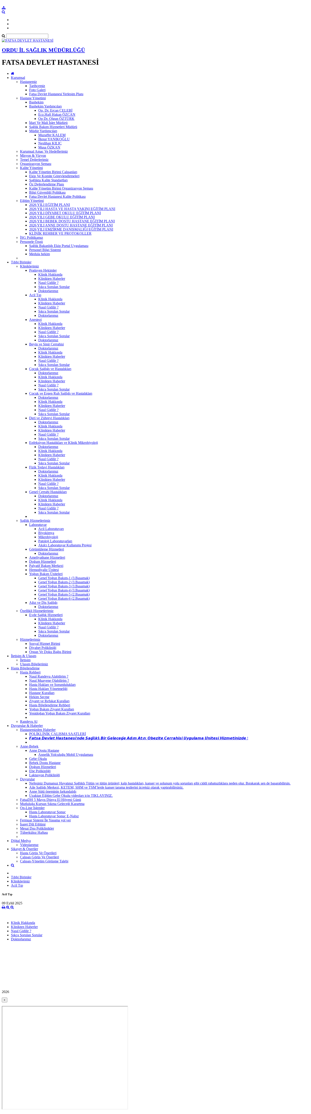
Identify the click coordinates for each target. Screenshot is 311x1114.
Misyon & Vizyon (33, 155)
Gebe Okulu (38, 759)
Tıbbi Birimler (21, 262)
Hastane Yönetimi (33, 98)
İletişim (25, 660)
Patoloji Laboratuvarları (55, 541)
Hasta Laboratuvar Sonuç (47, 812)
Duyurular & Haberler (27, 726)
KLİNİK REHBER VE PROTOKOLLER (60, 233)
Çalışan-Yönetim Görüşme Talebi (44, 861)
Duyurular (27, 779)
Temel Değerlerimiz (34, 160)
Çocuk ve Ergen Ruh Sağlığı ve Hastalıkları (60, 393)
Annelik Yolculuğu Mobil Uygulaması (65, 754)
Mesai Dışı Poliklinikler (37, 828)
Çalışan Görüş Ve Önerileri (39, 857)
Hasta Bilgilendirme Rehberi (49, 705)
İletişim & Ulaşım (23, 656)
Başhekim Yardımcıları (45, 106)
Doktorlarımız (48, 291)
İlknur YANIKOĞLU (54, 139)
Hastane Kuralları (41, 693)
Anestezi (35, 320)
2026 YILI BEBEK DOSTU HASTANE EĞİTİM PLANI (72, 221)
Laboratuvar (38, 525)
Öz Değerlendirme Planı (46, 184)
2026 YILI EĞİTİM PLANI (49, 205)
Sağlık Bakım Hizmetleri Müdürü (53, 127)
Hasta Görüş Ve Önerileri (38, 853)
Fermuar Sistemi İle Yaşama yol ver (45, 820)
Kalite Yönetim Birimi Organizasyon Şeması (61, 188)
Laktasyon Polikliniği (44, 775)
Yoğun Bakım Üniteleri (46, 574)
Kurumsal (18, 78)
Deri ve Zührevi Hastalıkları (49, 418)
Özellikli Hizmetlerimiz (37, 611)
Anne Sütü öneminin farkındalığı (52, 791)
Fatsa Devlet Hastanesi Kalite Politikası (57, 196)
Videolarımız (29, 845)
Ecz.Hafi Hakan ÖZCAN (56, 114)
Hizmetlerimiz (30, 639)
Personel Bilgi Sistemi (45, 250)
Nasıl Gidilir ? (48, 283)
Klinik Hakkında (50, 274)
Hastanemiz (28, 82)
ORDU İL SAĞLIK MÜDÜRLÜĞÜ (43, 50)
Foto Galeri (37, 90)
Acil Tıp (35, 295)
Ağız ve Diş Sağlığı (43, 603)
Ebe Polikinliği (40, 771)
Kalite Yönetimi (31, 168)
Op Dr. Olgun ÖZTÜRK (56, 119)
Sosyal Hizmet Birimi (44, 644)
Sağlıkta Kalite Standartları (48, 180)
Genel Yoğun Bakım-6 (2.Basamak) (64, 598)
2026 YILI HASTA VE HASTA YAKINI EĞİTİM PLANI (72, 209)
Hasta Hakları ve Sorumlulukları (52, 685)
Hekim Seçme (39, 697)
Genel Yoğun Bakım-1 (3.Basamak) (64, 578)
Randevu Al (28, 721)
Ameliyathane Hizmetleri (47, 557)
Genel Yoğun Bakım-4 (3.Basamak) (64, 590)
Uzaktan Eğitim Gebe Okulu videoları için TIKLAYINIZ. (71, 796)
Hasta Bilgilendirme (25, 668)
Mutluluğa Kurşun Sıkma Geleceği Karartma (52, 804)
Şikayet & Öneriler (24, 849)
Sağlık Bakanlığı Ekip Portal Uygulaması (58, 246)
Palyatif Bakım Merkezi (46, 566)
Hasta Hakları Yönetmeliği (48, 689)
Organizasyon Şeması (35, 164)
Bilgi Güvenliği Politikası (47, 192)
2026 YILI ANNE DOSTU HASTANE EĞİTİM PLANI (71, 225)
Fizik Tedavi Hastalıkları (46, 467)
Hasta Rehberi (30, 672)
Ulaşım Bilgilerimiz (34, 664)
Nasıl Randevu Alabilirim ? (48, 676)
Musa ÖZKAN (49, 147)
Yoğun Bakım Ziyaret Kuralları (51, 709)
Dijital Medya (21, 841)
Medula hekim (39, 254)
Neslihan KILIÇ (50, 143)
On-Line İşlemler (32, 808)
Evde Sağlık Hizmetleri (46, 615)
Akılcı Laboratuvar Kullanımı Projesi (65, 545)
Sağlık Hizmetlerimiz (35, 520)
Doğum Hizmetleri (42, 561)
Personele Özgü (31, 242)
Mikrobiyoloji (48, 537)
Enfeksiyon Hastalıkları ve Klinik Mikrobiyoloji (63, 443)
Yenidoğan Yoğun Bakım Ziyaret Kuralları (59, 713)
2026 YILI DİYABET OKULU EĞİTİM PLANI (65, 213)
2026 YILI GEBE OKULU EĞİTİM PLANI (62, 217)
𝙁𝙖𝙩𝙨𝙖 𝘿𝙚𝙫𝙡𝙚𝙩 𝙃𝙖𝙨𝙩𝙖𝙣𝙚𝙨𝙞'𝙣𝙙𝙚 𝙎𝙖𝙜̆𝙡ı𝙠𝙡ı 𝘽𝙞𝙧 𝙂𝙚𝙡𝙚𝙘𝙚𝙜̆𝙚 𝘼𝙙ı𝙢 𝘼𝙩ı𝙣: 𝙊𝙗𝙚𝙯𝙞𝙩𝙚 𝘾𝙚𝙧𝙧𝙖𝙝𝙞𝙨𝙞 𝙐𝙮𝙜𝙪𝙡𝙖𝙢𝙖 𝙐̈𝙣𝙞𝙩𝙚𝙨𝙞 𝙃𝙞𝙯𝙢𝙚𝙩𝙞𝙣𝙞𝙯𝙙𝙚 (138, 738)
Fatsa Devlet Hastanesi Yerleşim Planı (56, 94)
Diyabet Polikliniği (42, 648)
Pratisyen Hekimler (43, 270)
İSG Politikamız (31, 237)
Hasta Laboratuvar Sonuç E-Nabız (54, 816)
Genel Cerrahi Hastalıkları (48, 492)
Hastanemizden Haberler (38, 730)
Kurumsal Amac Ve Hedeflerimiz (44, 151)
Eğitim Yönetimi (32, 201)
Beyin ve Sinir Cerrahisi (46, 344)
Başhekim (36, 102)
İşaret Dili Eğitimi (33, 824)
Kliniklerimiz (29, 266)
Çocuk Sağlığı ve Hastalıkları (50, 369)
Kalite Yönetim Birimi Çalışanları (53, 172)
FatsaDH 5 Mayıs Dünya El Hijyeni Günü (50, 800)
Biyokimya (46, 533)
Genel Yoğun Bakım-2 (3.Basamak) (64, 582)
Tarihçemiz (37, 86)
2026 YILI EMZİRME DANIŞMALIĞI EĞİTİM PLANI (71, 229)
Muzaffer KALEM (52, 135)
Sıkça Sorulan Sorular (54, 287)
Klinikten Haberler (51, 278)
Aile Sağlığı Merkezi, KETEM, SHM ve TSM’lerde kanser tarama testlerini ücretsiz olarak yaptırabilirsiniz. (106, 787)
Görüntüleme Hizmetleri (46, 549)
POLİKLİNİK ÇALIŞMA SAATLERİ (57, 734)
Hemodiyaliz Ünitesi (44, 570)
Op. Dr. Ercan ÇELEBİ (55, 110)
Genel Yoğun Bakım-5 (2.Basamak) (64, 594)
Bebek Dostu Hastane (45, 763)
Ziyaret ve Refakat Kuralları (49, 701)
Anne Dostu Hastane (44, 750)
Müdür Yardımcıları (43, 131)
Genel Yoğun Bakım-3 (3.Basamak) (64, 586)
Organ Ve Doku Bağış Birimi (50, 652)
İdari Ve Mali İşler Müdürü (48, 123)
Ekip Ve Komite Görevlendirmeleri (54, 176)
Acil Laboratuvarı (51, 529)
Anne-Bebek (29, 746)
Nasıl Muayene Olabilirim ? (49, 680)
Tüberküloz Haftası (34, 832)
